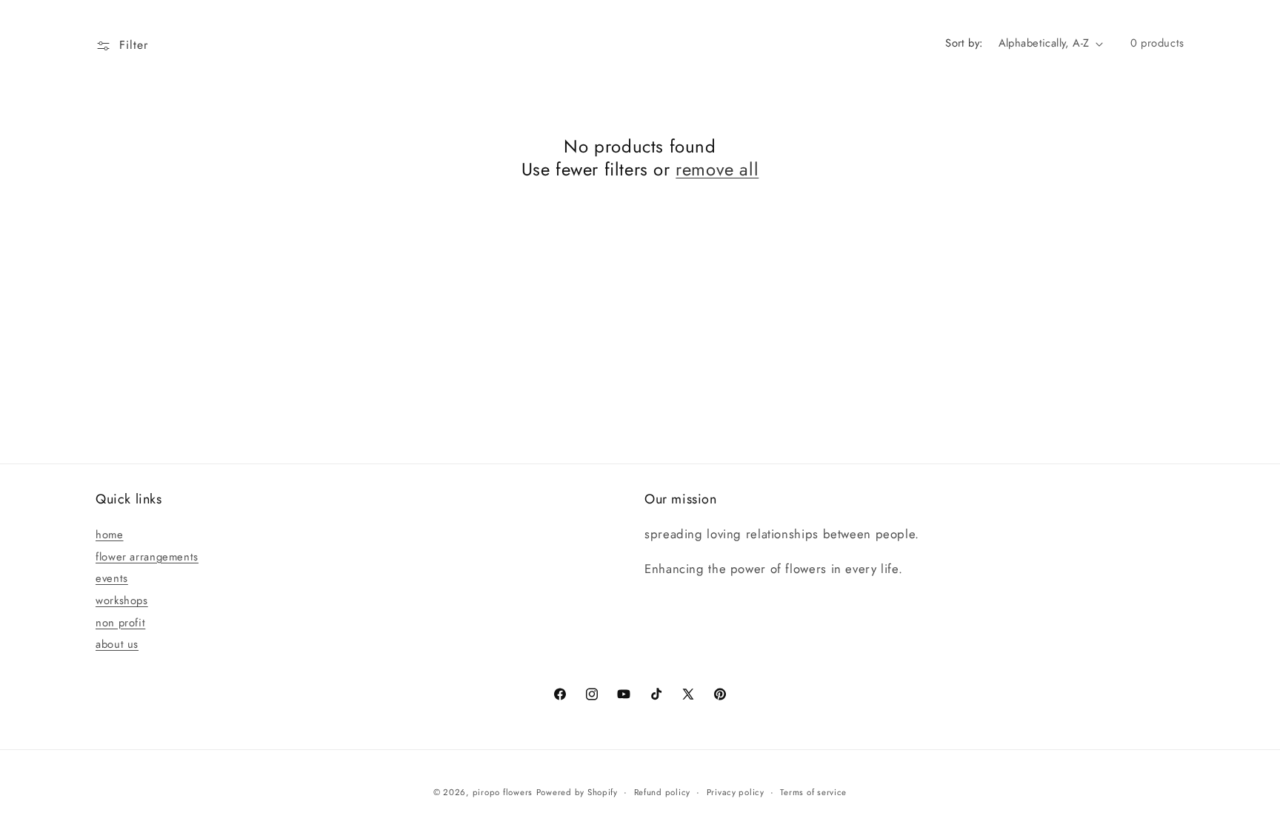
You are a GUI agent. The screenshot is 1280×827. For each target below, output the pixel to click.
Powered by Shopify (577, 792)
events (112, 578)
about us (117, 644)
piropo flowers (503, 792)
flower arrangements (147, 557)
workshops (122, 600)
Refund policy (662, 792)
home (110, 534)
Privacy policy (735, 792)
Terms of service (813, 792)
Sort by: (963, 43)
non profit (120, 622)
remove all (717, 169)
